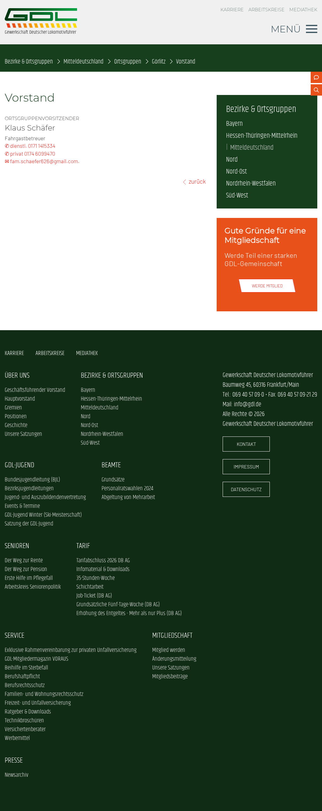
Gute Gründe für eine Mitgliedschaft (265, 235)
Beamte (111, 465)
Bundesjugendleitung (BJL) (32, 479)
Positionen (16, 416)
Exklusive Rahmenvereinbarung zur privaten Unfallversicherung (70, 650)
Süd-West (237, 195)
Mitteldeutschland (83, 62)
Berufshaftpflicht (22, 676)
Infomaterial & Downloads (103, 569)
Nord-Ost (236, 171)
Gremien (13, 407)
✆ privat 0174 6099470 (30, 153)
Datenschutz (246, 489)
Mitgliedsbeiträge (170, 676)
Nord (232, 159)
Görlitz (158, 62)
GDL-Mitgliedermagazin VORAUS (36, 659)
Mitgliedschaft (172, 636)
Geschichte (16, 425)
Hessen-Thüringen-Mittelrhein (261, 136)
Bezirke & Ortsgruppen (29, 62)
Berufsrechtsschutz (25, 685)
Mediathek (303, 10)
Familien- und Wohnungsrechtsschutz (44, 694)
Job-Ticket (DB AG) (94, 596)
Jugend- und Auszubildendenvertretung (45, 497)
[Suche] (316, 90)
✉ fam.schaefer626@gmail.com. (42, 161)
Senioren (17, 546)
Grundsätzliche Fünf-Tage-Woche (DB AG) (118, 604)
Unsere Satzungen (23, 434)
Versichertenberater (25, 729)
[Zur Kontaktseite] (316, 77)
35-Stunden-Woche (95, 578)
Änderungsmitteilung (174, 659)
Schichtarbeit (89, 587)
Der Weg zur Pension (26, 569)
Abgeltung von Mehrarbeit (128, 497)
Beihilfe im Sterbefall (26, 668)
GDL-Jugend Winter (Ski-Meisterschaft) (43, 515)
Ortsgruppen (127, 62)
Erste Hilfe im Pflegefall (29, 578)
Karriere (232, 10)
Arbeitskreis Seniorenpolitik (33, 587)
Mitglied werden (168, 650)
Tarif (83, 546)
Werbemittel (17, 738)
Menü (286, 29)
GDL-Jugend (19, 465)
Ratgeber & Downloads (28, 712)
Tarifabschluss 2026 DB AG (103, 560)
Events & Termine (22, 506)
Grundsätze (113, 479)
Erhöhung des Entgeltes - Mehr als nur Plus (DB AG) (129, 613)
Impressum (246, 466)
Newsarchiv (16, 775)
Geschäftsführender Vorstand (35, 390)
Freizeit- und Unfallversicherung (38, 703)
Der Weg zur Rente (24, 560)
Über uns (17, 375)
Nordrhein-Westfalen (251, 183)
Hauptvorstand (20, 399)
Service (14, 636)
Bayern (234, 124)
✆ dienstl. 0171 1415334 (30, 145)
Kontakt (246, 444)
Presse (14, 760)
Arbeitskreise (266, 10)
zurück (197, 181)
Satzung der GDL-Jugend (29, 523)
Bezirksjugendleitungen (29, 488)
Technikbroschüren (24, 720)
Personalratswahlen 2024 (127, 488)
